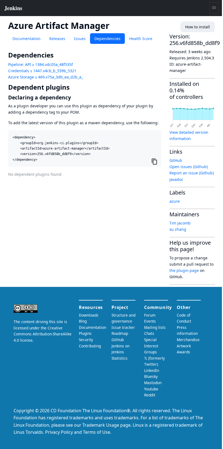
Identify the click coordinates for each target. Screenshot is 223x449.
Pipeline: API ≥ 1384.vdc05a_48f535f (40, 64)
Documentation (27, 38)
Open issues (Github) (188, 166)
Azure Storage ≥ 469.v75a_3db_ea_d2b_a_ (45, 77)
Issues (80, 38)
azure (174, 201)
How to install (197, 26)
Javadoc (176, 179)
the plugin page (184, 270)
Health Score (140, 38)
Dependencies (107, 38)
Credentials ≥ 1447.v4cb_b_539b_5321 (42, 70)
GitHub (175, 160)
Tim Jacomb (180, 223)
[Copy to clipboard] (154, 161)
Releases (57, 38)
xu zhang (177, 229)
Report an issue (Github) (191, 172)
